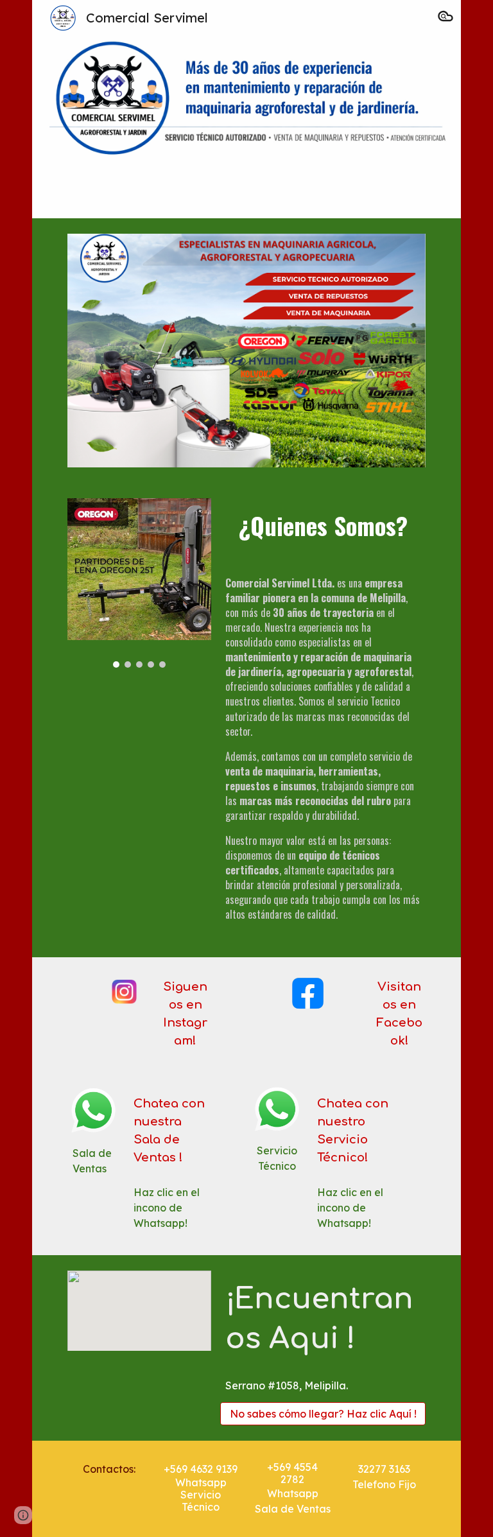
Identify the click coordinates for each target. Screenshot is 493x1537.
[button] (445, 18)
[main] (322, 527)
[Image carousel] (139, 583)
